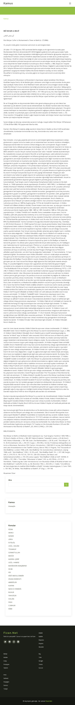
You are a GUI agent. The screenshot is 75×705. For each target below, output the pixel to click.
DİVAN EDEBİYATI (14, 579)
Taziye (6, 689)
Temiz (41, 664)
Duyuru (41, 643)
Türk (40, 657)
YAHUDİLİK (12, 596)
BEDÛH (11, 556)
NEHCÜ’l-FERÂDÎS (14, 589)
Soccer (41, 668)
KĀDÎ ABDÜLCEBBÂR (16, 576)
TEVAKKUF (12, 549)
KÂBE (10, 609)
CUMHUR (11, 605)
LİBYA (10, 539)
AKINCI (11, 533)
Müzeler (41, 647)
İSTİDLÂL (11, 543)
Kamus (8, 3)
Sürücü (6, 685)
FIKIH (10, 602)
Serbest (6, 678)
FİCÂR (10, 569)
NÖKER (11, 536)
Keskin (6, 657)
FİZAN (10, 529)
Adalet (41, 633)
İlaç (40, 654)
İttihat (5, 654)
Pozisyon (6, 664)
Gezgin (41, 661)
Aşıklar (41, 636)
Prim (5, 675)
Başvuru (41, 640)
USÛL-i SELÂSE (13, 546)
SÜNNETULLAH (14, 553)
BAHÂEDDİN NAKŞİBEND (17, 566)
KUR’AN (11, 586)
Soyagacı (6, 682)
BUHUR (11, 592)
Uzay (5, 661)
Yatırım (6, 668)
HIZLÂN (11, 599)
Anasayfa (11, 506)
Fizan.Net (49, 701)
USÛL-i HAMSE (13, 562)
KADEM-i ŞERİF (13, 559)
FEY (9, 572)
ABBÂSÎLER (12, 582)
